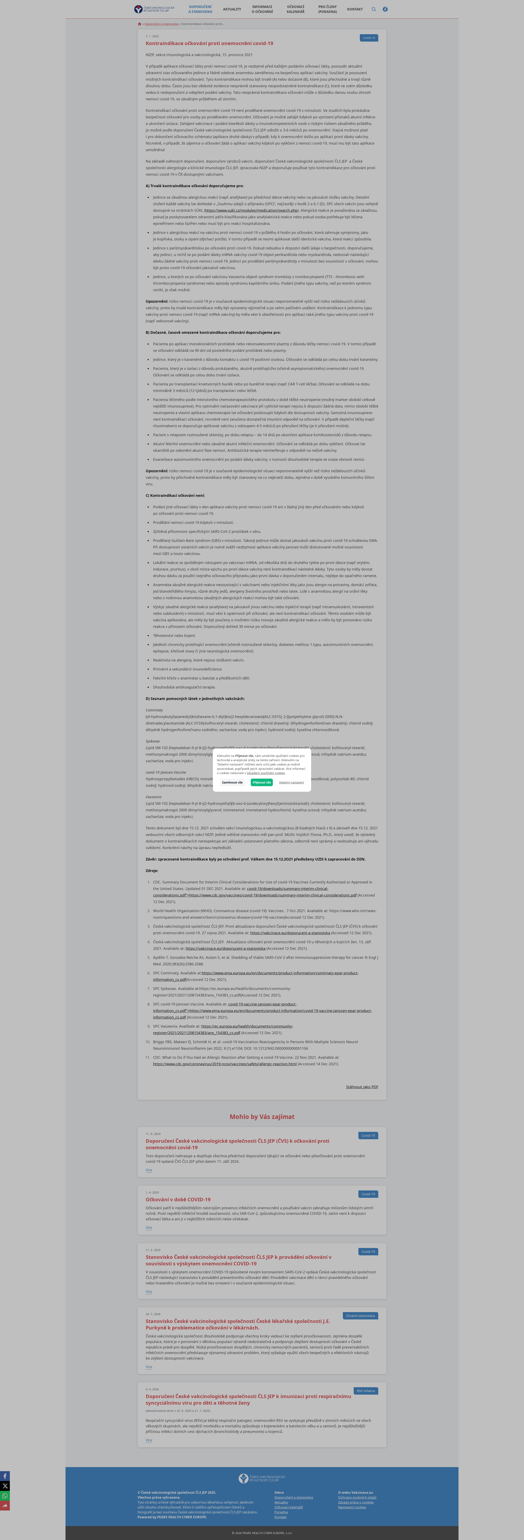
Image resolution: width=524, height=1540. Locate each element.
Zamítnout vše (232, 782)
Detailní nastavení (291, 782)
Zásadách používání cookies (266, 773)
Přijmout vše (262, 782)
